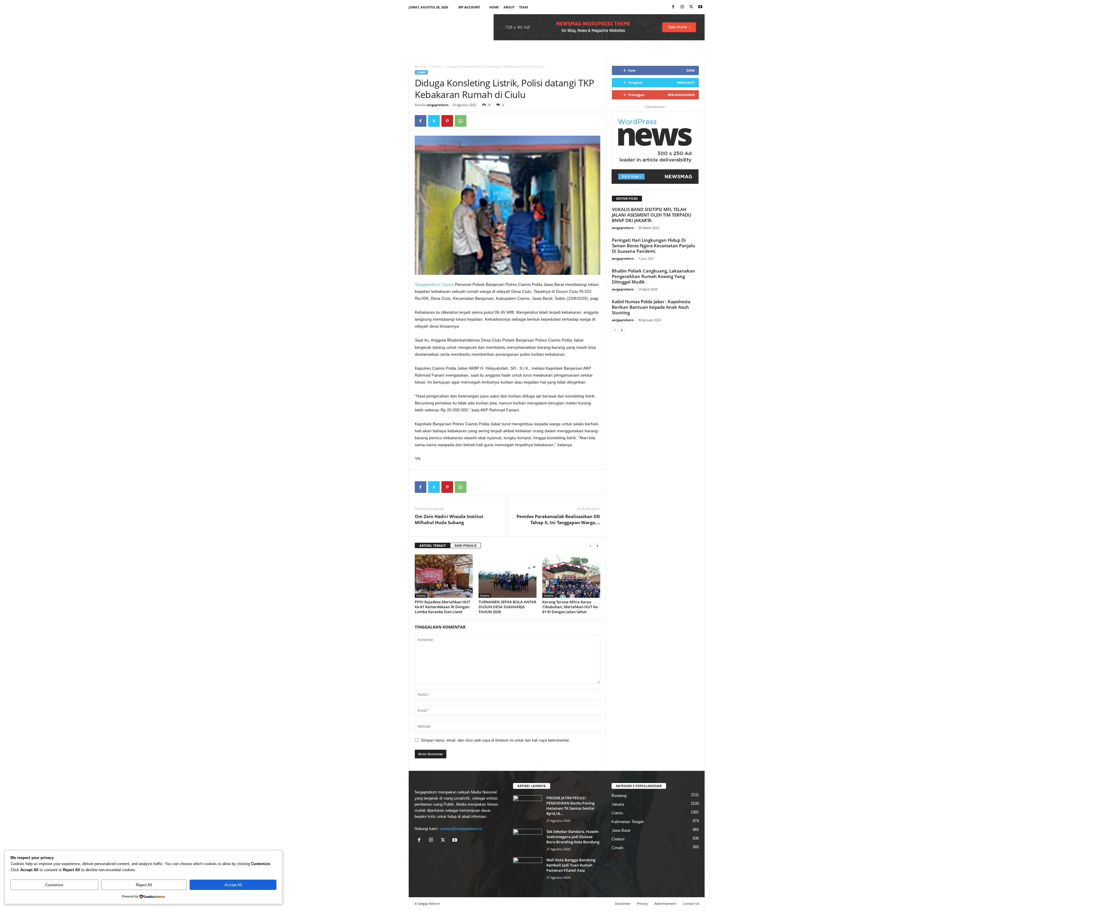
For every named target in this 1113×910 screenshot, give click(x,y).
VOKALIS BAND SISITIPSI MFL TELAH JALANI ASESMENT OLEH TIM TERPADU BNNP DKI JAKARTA (651, 214)
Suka (690, 70)
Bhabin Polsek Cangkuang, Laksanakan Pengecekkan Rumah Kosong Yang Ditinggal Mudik (653, 276)
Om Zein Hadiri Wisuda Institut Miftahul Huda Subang (449, 519)
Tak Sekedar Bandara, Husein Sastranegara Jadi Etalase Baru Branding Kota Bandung (572, 836)
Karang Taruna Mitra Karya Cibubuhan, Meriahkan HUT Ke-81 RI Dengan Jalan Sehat (570, 606)
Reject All (144, 885)
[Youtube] (700, 7)
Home (494, 7)
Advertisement (665, 903)
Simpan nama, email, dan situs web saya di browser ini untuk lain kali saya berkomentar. (495, 740)
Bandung (619, 795)
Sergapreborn (427, 284)
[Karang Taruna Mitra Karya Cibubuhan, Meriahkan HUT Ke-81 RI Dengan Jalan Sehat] (571, 576)
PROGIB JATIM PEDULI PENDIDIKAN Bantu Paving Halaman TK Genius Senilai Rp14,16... (570, 805)
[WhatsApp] (460, 121)
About (508, 7)
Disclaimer (622, 903)
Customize (54, 885)
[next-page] (597, 546)
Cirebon (618, 839)
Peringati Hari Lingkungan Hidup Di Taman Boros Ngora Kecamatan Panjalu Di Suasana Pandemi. (653, 245)
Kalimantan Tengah (628, 822)
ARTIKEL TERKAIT (432, 545)
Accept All (233, 885)
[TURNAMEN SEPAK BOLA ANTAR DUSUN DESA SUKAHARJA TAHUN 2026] (508, 576)
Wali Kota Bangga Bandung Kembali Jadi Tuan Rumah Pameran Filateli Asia (570, 865)
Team (523, 7)
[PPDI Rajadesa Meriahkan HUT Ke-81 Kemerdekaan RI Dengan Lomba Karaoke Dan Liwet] (444, 576)
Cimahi (617, 848)
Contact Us (691, 903)
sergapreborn (437, 105)
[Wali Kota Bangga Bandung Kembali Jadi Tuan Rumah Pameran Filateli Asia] (527, 868)
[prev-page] (590, 546)
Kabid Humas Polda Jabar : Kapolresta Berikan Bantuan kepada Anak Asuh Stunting (651, 307)
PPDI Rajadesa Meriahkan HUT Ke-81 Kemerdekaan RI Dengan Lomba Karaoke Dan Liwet (442, 606)
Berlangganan (681, 94)
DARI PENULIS (465, 545)
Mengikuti (686, 82)
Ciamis (436, 66)
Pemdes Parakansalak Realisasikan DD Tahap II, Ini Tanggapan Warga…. (558, 519)
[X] (691, 7)
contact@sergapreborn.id (461, 829)
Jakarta (618, 804)
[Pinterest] (447, 121)
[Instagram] (682, 7)
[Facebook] (673, 7)
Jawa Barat (621, 830)
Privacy (642, 903)
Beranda (420, 66)
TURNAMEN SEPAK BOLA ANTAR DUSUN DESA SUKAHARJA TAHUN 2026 (507, 606)
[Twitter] (434, 121)
